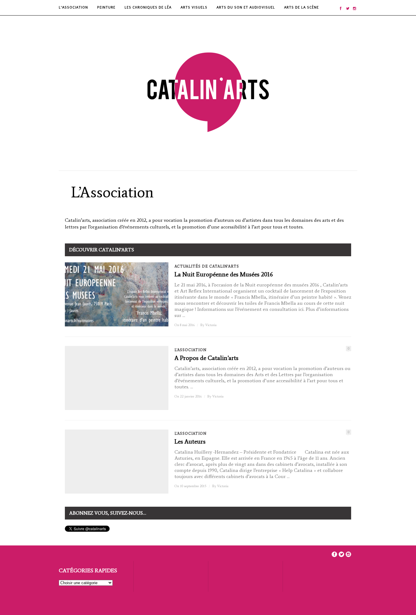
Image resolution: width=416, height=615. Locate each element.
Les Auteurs (190, 441)
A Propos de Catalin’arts (206, 357)
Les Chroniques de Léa (148, 7)
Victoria (211, 325)
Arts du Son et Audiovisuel (246, 7)
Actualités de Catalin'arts (207, 266)
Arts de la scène (301, 7)
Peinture (106, 7)
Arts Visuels (194, 7)
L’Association (73, 7)
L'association (190, 350)
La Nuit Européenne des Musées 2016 (224, 274)
